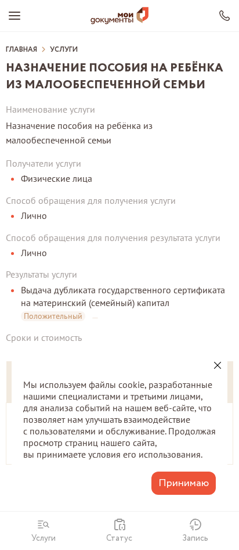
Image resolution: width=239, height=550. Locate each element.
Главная (21, 50)
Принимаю (183, 483)
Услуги (64, 50)
